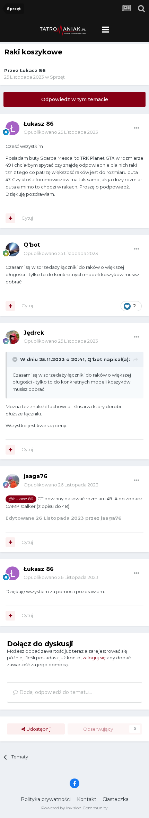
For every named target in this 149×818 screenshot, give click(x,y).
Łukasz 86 (33, 70)
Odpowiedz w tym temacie (74, 99)
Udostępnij (38, 729)
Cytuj (27, 218)
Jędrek (34, 332)
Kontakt (86, 799)
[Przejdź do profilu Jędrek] (12, 337)
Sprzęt (57, 77)
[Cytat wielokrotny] (10, 218)
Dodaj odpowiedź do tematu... (55, 692)
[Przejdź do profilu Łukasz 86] (12, 128)
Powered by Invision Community (74, 807)
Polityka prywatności (46, 799)
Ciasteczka (116, 799)
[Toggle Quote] (15, 359)
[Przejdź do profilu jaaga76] (12, 481)
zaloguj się (94, 657)
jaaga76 (35, 476)
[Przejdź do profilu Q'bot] (12, 249)
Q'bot (32, 244)
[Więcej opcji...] (136, 128)
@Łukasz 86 (21, 498)
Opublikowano (61, 132)
